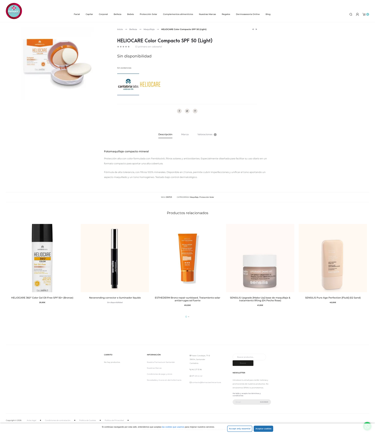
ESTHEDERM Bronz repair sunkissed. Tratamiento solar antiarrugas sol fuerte (187, 299)
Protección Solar (148, 14)
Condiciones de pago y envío (159, 374)
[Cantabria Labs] (128, 84)
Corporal (103, 14)
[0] (364, 14)
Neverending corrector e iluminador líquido (115, 297)
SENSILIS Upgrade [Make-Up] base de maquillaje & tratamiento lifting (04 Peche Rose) (260, 299)
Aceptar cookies (263, 428)
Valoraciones (206, 134)
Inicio (120, 29)
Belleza (117, 14)
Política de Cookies (87, 420)
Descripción (165, 134)
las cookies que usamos (173, 427)
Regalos (226, 14)
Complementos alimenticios (178, 14)
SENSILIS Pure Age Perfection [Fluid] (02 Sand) (333, 297)
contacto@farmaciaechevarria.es (206, 382)
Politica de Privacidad (114, 420)
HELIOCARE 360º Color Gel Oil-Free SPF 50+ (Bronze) (42, 297)
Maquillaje (149, 29)
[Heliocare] (150, 84)
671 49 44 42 (197, 376)
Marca (185, 134)
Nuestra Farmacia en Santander (161, 362)
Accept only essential (239, 428)
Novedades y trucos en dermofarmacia (164, 380)
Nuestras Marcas (207, 14)
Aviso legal (31, 420)
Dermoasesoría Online (248, 14)
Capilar (89, 14)
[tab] (165, 134)
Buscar (243, 363)
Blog (268, 14)
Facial (77, 14)
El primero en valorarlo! (148, 46)
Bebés (130, 14)
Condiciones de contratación (57, 420)
